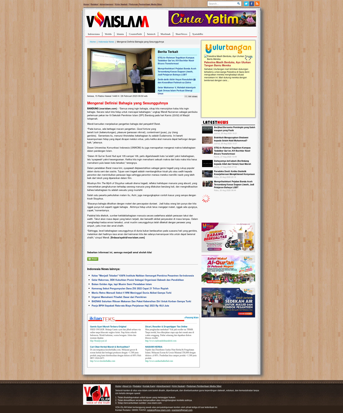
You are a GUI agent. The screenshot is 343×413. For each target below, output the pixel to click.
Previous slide (246, 58)
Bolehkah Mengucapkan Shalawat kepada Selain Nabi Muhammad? (231, 139)
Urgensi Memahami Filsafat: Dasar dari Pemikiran (119, 297)
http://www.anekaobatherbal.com (159, 361)
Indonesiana (94, 34)
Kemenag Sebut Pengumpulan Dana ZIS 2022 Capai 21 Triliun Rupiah (130, 288)
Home (86, 4)
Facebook (252, 3)
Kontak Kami (149, 386)
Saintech (151, 34)
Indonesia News (106, 41)
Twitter (246, 3)
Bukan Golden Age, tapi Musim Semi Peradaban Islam (122, 284)
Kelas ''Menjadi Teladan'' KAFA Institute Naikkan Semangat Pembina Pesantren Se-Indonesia (143, 275)
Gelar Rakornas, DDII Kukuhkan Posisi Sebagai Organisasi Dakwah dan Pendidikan (138, 279)
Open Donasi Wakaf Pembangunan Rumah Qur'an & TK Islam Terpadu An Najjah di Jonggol (251, 68)
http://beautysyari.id (98, 341)
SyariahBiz (197, 34)
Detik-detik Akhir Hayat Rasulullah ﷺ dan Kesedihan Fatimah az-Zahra (177, 81)
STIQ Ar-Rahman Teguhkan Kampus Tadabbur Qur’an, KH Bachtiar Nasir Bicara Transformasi (176, 60)
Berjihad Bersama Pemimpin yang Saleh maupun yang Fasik (234, 129)
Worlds (108, 34)
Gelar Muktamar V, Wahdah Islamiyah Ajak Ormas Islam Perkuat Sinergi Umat (177, 90)
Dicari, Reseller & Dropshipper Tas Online (166, 326)
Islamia (120, 34)
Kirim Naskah (121, 4)
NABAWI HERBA (153, 346)
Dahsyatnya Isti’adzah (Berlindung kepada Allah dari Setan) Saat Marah (232, 162)
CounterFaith (135, 34)
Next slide (250, 58)
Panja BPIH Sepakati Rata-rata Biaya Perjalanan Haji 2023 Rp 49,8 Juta (130, 305)
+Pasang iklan (191, 317)
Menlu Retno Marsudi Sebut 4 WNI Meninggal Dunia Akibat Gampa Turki (132, 292)
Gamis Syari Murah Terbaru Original (108, 326)
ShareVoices (181, 34)
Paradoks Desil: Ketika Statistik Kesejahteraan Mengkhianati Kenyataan (234, 173)
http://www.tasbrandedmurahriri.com (160, 341)
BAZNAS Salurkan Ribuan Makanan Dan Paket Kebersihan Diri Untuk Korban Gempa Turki (141, 301)
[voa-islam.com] (117, 21)
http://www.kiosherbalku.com (102, 361)
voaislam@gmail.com (182, 410)
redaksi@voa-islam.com (158, 410)
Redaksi (94, 4)
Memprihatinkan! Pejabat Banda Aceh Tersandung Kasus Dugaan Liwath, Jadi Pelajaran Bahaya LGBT (177, 71)
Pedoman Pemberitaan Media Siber (145, 4)
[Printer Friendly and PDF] (92, 258)
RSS (257, 3)
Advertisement (106, 4)
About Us (127, 386)
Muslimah (165, 34)
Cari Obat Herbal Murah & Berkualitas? (110, 346)
